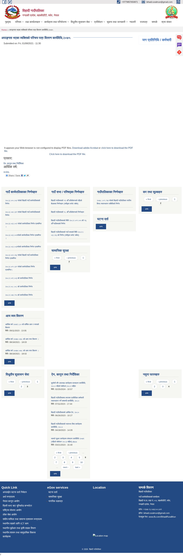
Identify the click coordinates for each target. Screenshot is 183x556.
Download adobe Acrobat (85, 148)
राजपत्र (143, 22)
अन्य (9, 303)
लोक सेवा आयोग (10, 514)
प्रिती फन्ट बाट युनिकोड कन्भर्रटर (17, 505)
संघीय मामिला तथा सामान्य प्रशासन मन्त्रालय (22, 519)
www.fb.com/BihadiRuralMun (162, 517)
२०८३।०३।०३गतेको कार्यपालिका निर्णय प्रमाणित (23, 246)
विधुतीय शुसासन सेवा (80, 22)
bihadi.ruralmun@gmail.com (157, 513)
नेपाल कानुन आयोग (11, 501)
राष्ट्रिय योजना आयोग (12, 510)
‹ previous (71, 258)
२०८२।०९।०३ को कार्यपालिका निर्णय (19, 278)
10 (81, 462)
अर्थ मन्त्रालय (9, 496)
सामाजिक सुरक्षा (55, 496)
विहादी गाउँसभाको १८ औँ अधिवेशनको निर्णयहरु (67, 212)
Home (4, 30)
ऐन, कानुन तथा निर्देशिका (14, 163)
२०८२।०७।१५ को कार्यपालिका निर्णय (19, 295)
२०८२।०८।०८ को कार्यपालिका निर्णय (19, 286)
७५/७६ (6, 172)
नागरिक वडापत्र (55, 501)
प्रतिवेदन (98, 22)
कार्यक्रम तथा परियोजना (55, 22)
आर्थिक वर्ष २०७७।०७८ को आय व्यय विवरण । (22, 339)
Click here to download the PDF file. (67, 154)
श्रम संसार (167, 22)
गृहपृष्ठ (8, 22)
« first (56, 258)
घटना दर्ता (52, 492)
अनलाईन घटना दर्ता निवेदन (15, 492)
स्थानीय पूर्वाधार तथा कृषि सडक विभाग (19, 528)
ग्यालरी (133, 22)
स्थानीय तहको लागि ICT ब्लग (15, 523)
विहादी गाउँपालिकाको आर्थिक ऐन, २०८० (65, 412)
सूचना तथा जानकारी (116, 22)
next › (65, 467)
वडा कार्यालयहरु (32, 22)
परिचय (18, 22)
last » (77, 467)
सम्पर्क (154, 22)
